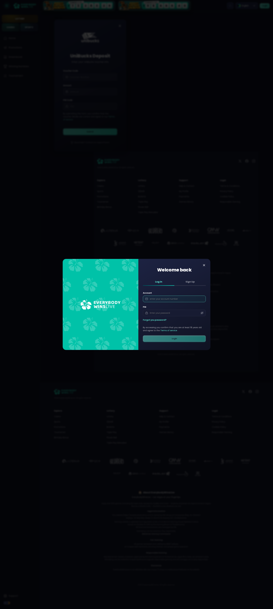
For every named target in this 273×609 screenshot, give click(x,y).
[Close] (204, 265)
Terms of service (168, 330)
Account (147, 293)
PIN (144, 307)
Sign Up (190, 282)
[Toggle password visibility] (202, 313)
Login (174, 338)
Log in (158, 282)
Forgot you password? (155, 320)
